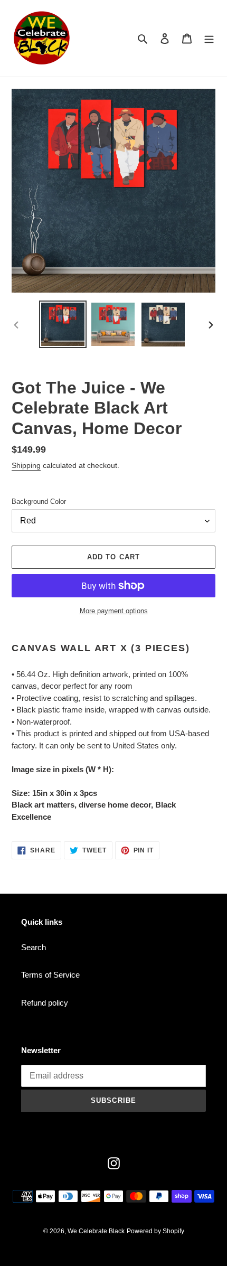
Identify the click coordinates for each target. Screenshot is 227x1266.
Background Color (39, 501)
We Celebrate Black (96, 1231)
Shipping (26, 465)
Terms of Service (50, 974)
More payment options (114, 611)
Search (33, 947)
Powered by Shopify (155, 1231)
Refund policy (44, 1002)
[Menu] (209, 38)
